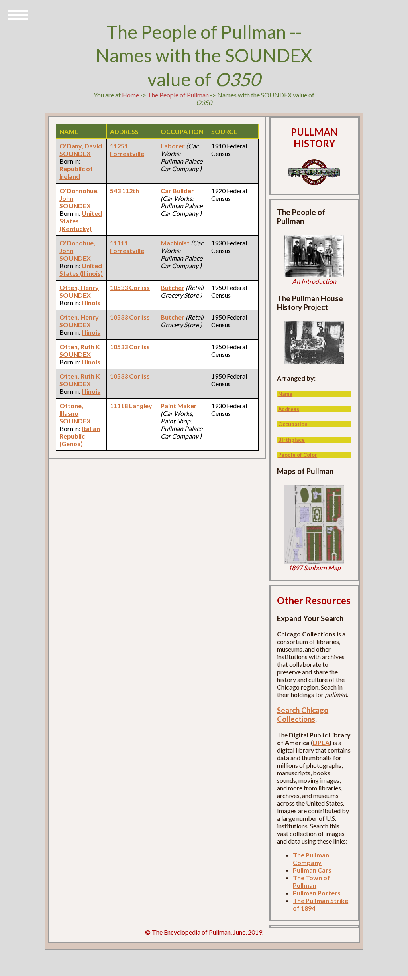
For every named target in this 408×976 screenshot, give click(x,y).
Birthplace (291, 440)
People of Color (297, 455)
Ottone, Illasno (71, 409)
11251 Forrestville (127, 149)
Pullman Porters (317, 893)
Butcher (172, 287)
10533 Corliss (130, 287)
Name (285, 394)
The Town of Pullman (311, 881)
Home (130, 95)
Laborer (173, 146)
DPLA (321, 742)
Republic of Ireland (76, 172)
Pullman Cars (312, 870)
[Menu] (18, 14)
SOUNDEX (75, 153)
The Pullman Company (311, 858)
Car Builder (177, 190)
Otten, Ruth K (79, 346)
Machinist (175, 243)
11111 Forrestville (127, 246)
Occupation (293, 424)
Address (288, 409)
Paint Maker (179, 405)
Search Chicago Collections (302, 714)
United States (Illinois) (81, 269)
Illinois (91, 302)
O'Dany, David (80, 146)
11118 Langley (131, 405)
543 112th (124, 190)
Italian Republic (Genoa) (79, 436)
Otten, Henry (79, 287)
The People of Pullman (178, 95)
